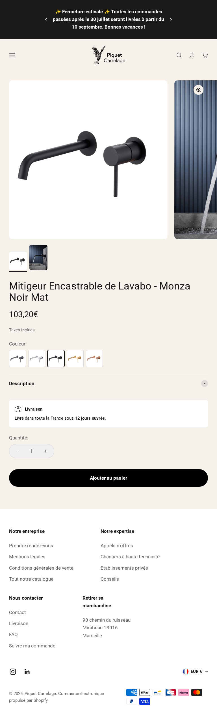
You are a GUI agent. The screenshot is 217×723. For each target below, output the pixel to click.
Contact (17, 612)
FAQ (13, 634)
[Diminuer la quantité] (17, 451)
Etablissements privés (124, 568)
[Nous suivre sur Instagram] (13, 671)
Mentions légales (27, 556)
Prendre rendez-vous (31, 545)
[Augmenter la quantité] (46, 451)
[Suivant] (171, 19)
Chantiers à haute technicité (130, 556)
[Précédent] (46, 19)
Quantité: (18, 438)
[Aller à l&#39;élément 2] (38, 258)
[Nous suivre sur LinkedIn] (27, 671)
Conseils (110, 579)
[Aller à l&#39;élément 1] (18, 262)
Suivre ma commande (32, 646)
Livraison (18, 623)
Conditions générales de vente (41, 568)
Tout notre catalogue (31, 579)
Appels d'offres (117, 545)
